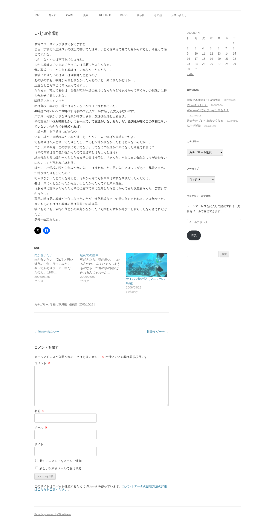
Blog (123, 15)
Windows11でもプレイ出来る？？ (208, 110)
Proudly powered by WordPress (52, 514)
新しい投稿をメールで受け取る (61, 468)
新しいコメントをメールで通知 (61, 460)
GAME (70, 15)
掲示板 (141, 15)
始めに (53, 15)
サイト (38, 444)
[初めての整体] (103, 268)
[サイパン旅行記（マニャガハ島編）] (146, 265)
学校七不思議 (58, 304)
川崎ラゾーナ (158, 331)
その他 (158, 15)
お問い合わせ (179, 15)
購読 (194, 235)
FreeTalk (104, 15)
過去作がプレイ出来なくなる (205, 120)
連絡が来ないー (46, 331)
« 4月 (190, 74)
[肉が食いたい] (57, 268)
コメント (42, 363)
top (37, 15)
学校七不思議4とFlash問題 (203, 100)
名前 (39, 411)
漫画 (85, 15)
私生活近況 (194, 125)
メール (40, 427)
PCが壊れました (197, 105)
